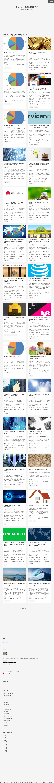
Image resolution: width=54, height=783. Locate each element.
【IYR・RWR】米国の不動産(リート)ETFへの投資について (38, 432)
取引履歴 (36, 107)
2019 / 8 (7, 743)
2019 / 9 (7, 741)
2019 (5, 740)
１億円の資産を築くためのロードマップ (39, 469)
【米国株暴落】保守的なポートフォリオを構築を (14, 470)
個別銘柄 (31, 107)
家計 (34, 260)
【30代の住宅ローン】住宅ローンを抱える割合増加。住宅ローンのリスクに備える (39, 241)
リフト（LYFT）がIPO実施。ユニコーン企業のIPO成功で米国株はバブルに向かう (39, 319)
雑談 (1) (6, 725)
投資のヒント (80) (8, 693)
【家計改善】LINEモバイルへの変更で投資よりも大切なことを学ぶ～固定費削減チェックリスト (14, 544)
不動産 (31, 260)
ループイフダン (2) (8, 718)
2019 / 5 (7, 746)
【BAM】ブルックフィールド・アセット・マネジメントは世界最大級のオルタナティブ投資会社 (39, 544)
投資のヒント (6, 182)
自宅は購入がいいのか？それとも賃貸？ (39, 505)
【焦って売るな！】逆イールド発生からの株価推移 (39, 395)
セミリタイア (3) (8, 709)
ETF (30, 450)
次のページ (23, 608)
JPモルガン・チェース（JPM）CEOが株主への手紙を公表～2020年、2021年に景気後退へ (14, 280)
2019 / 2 (7, 750)
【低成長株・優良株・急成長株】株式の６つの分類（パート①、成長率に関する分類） (39, 164)
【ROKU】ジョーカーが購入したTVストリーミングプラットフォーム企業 (39, 88)
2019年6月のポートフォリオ (11, 88)
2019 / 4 (7, 747)
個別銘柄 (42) (7, 695)
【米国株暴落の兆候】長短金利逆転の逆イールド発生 (14, 432)
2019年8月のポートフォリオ (11, 52)
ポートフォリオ (7, 68)
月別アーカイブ (7, 732)
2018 (5, 754)
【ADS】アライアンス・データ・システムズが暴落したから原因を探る (14, 202)
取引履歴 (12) (7, 704)
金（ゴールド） (32, 69)
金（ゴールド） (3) (8, 716)
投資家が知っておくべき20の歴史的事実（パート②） (14, 584)
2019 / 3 (7, 748)
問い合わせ (51, 782)
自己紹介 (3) (7, 713)
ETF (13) (6, 700)
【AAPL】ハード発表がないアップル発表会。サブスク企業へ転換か (14, 395)
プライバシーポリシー (40, 782)
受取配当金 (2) (7, 720)
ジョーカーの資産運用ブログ (27, 7)
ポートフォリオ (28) (9, 698)
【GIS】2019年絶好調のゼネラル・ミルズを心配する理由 (39, 357)
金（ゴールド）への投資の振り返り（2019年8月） (38, 52)
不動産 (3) (6, 711)
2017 (5, 756)
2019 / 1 (7, 751)
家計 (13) (6, 702)
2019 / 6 (7, 744)
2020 (5, 738)
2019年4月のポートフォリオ (11, 125)
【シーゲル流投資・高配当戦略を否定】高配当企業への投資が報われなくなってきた (14, 241)
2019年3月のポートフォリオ (11, 356)
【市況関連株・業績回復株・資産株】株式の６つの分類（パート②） (14, 163)
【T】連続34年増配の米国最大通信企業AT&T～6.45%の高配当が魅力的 (39, 279)
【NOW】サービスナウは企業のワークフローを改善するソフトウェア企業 (39, 126)
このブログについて (7, 664)
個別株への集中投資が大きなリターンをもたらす (39, 202)
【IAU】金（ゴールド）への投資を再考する (14, 318)
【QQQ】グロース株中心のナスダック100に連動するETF (14, 505)
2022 (5, 735)
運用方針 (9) (7, 707)
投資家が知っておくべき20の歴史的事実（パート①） (39, 584)
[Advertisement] (27, 22)
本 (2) (5, 723)
